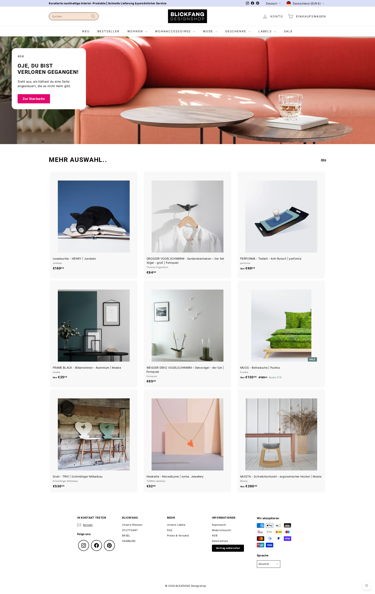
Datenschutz (220, 541)
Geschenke (236, 31)
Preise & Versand (178, 535)
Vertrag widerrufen (228, 548)
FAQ (169, 530)
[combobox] (74, 16)
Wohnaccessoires (173, 31)
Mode (208, 31)
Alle (323, 160)
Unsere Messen (132, 524)
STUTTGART (130, 530)
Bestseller (108, 31)
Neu (85, 31)
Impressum (219, 524)
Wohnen (136, 31)
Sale (288, 31)
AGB (214, 535)
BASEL (126, 535)
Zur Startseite (34, 99)
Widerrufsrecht (221, 530)
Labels (265, 31)
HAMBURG (129, 541)
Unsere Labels (176, 524)
